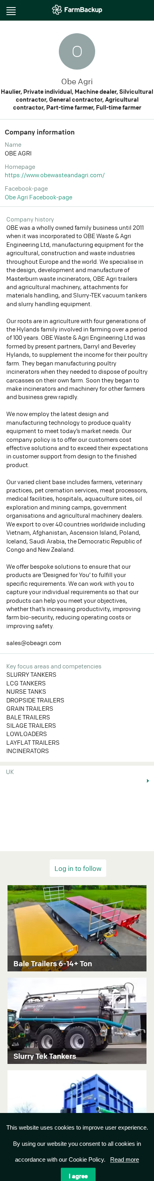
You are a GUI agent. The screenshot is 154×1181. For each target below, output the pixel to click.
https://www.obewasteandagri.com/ (55, 175)
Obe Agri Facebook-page (38, 197)
